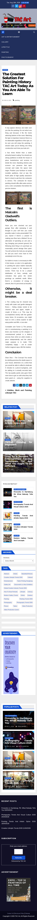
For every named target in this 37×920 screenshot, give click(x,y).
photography (8, 602)
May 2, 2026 (10, 726)
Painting (5, 52)
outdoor (30, 595)
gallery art (7, 584)
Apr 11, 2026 (10, 786)
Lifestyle (6, 47)
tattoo (15, 606)
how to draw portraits (10, 591)
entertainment (8, 581)
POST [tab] (15, 484)
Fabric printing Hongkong (24, 581)
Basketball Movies (27, 573)
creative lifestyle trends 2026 (13, 577)
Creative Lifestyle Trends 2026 (18, 781)
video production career (11, 609)
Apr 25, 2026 (10, 746)
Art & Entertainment (11, 37)
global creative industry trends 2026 (15, 588)
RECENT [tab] (7, 484)
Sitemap (27, 913)
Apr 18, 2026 (10, 766)
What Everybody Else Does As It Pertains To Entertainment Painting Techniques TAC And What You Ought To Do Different (18, 460)
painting (17, 100)
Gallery (5, 42)
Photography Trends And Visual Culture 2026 (18, 741)
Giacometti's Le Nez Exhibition (23, 584)
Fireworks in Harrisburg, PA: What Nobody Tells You (18, 720)
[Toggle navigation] (19, 32)
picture (6, 606)
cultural (30, 577)
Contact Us (10, 913)
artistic (15, 573)
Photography (8, 57)
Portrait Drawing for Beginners (18, 443)
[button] (34, 32)
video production (27, 606)
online (23, 595)
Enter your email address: (18, 853)
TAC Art (23, 861)
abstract (6, 573)
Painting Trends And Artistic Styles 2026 (18, 421)
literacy (30, 591)
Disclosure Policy (19, 913)
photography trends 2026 (24, 602)
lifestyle (22, 591)
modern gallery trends (11, 595)
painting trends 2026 (26, 599)
